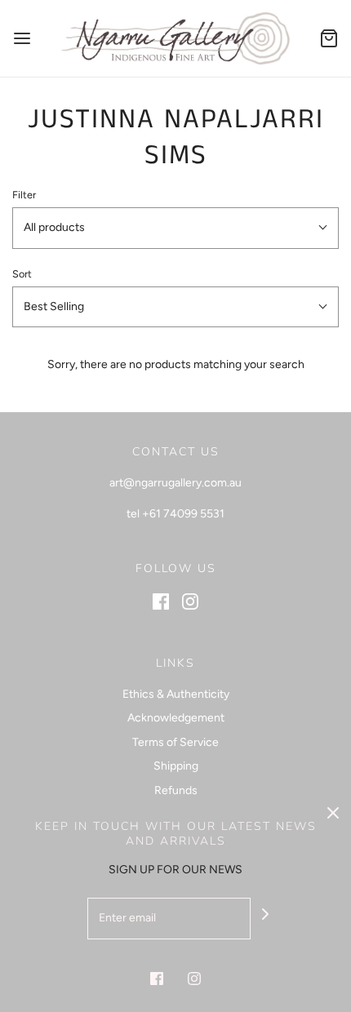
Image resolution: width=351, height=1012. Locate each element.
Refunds (176, 790)
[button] (175, 227)
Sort (22, 274)
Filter (24, 195)
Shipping (175, 766)
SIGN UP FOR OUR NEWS (175, 870)
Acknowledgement (175, 718)
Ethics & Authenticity (175, 694)
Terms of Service (175, 742)
